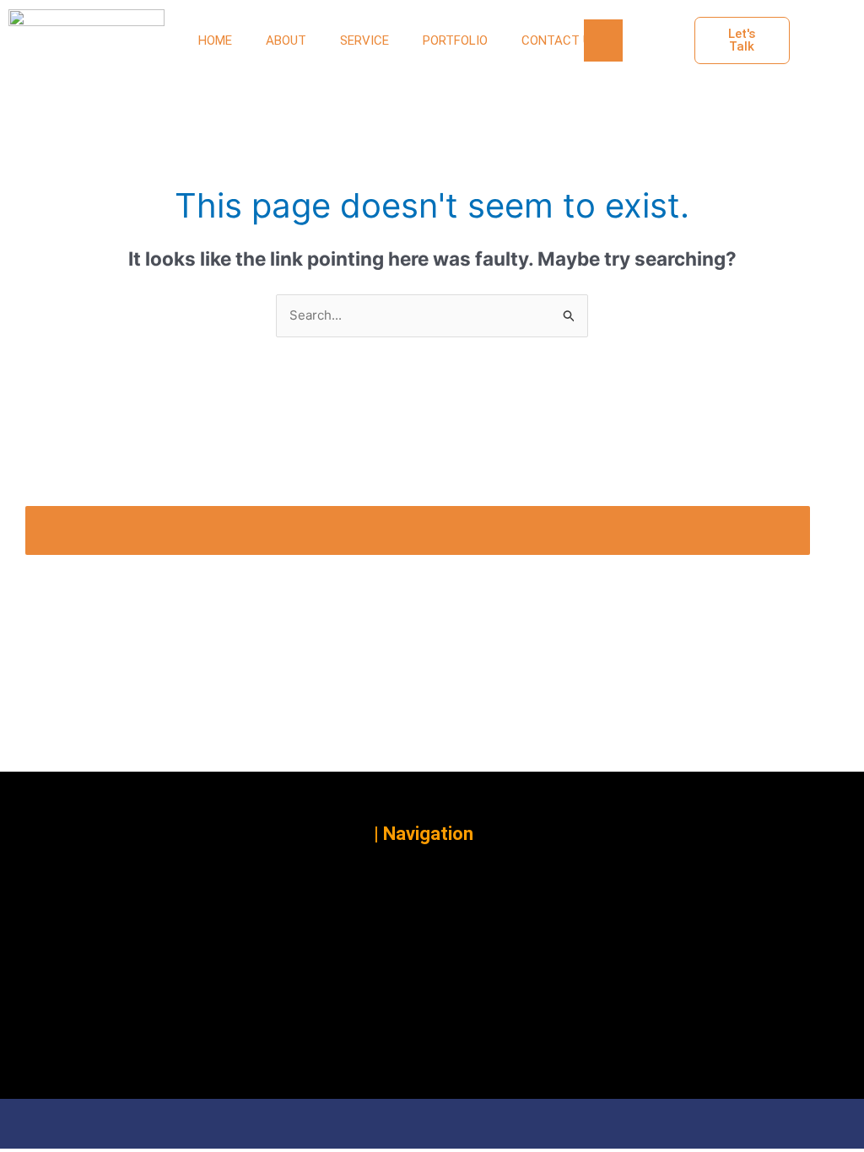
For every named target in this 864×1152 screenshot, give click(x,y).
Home (215, 40)
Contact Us (559, 40)
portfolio (455, 40)
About (286, 40)
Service (364, 40)
